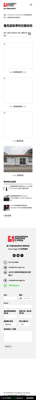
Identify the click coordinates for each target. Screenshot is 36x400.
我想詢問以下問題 (10, 329)
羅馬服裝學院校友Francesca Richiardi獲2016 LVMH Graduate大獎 (21, 198)
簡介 (5, 33)
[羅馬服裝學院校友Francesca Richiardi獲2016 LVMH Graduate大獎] (6, 198)
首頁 (5, 15)
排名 (19, 33)
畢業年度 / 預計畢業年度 (25, 312)
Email (6, 303)
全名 (6, 295)
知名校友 (14, 33)
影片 (5, 36)
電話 (21, 295)
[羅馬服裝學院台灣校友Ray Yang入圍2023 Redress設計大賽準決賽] (6, 189)
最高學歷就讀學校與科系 (10, 312)
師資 (8, 33)
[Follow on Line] (18, 255)
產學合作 (24, 33)
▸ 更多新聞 (7, 215)
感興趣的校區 (8, 321)
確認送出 (8, 346)
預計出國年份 (23, 321)
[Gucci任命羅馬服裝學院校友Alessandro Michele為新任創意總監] (6, 208)
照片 (29, 33)
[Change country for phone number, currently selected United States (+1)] (21, 298)
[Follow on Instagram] (14, 255)
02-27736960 (6, 398)
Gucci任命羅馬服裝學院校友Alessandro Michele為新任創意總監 (21, 206)
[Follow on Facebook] (21, 255)
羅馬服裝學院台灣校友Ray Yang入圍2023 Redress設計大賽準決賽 (21, 187)
